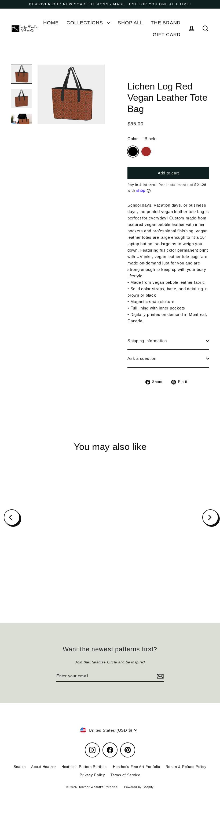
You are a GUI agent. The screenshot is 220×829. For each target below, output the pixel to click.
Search (20, 767)
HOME (50, 22)
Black (132, 151)
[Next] (210, 517)
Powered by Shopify (139, 787)
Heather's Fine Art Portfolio (136, 767)
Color (141, 138)
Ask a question (141, 358)
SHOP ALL (130, 22)
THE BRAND (166, 22)
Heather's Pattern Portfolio (84, 767)
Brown (146, 151)
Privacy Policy (92, 775)
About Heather (43, 767)
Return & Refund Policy (186, 767)
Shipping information (147, 340)
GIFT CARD (167, 34)
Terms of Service (125, 775)
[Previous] (12, 517)
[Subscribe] (159, 676)
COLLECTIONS (85, 22)
